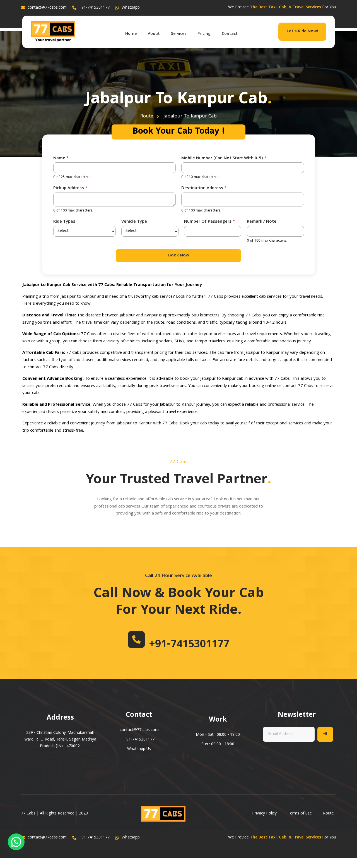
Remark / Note (261, 222)
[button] (16, 841)
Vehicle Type (134, 222)
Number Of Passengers (209, 222)
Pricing (204, 34)
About (154, 34)
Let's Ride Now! (302, 31)
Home (131, 34)
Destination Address (203, 188)
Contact (230, 34)
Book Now (178, 255)
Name (61, 159)
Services (178, 34)
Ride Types (64, 222)
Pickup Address (70, 188)
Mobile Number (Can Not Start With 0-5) (223, 159)
